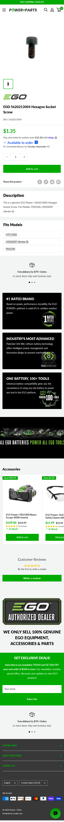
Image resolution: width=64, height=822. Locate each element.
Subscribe (32, 699)
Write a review (32, 578)
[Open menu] (4, 10)
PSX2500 (10, 248)
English (7, 782)
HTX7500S (11, 234)
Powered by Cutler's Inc (12, 813)
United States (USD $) (30, 782)
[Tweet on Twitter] (52, 181)
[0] (59, 10)
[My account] (52, 10)
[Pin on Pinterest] (46, 181)
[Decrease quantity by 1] (6, 156)
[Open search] (46, 10)
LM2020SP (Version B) (17, 241)
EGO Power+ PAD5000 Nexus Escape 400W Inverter (21, 516)
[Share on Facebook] (39, 181)
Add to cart (32, 168)
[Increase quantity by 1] (24, 156)
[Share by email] (58, 181)
